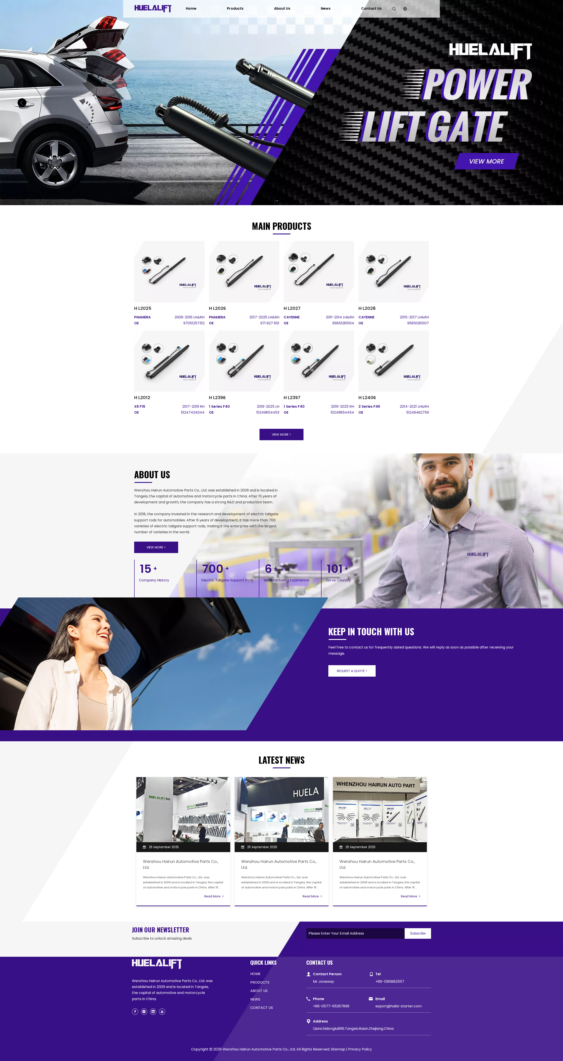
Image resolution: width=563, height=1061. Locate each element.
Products (235, 8)
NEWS (255, 999)
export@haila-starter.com (398, 1006)
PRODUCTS (259, 982)
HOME (255, 973)
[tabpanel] (183, 841)
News (326, 8)
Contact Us (371, 8)
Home (191, 8)
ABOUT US (259, 990)
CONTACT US (261, 1007)
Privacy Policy (360, 1049)
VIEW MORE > (281, 434)
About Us (282, 8)
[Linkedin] (153, 1011)
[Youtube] (162, 1011)
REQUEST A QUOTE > (352, 671)
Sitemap (338, 1049)
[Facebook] (135, 1011)
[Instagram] (144, 1011)
